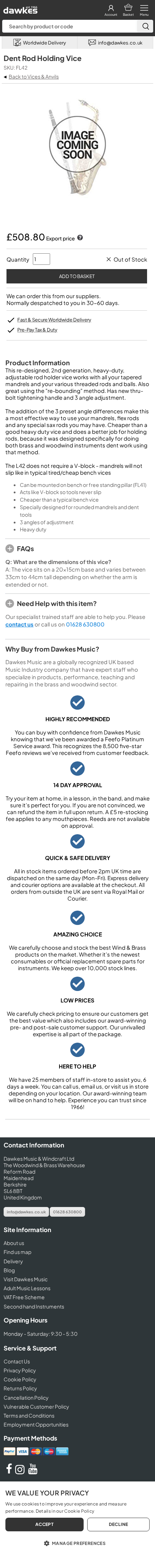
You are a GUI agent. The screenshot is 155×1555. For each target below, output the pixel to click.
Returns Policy (20, 1388)
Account (111, 15)
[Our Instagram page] (21, 1472)
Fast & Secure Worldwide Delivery (54, 320)
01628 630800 (85, 624)
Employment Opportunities (36, 1424)
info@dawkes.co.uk (26, 1211)
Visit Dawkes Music (26, 1279)
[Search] (145, 26)
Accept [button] (44, 1524)
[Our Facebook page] (9, 1472)
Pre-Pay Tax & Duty (37, 330)
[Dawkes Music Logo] (19, 8)
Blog (9, 1270)
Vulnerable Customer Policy (36, 1406)
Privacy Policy (20, 1370)
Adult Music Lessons (27, 1288)
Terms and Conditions (29, 1415)
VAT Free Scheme (24, 1297)
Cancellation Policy (26, 1397)
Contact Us (17, 1361)
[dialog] (77, 1518)
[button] (77, 1543)
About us (14, 1243)
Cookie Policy (20, 1379)
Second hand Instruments (34, 1306)
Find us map (17, 1252)
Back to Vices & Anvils (34, 76)
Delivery (13, 1261)
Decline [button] (118, 1524)
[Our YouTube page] (32, 1472)
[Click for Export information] (79, 238)
